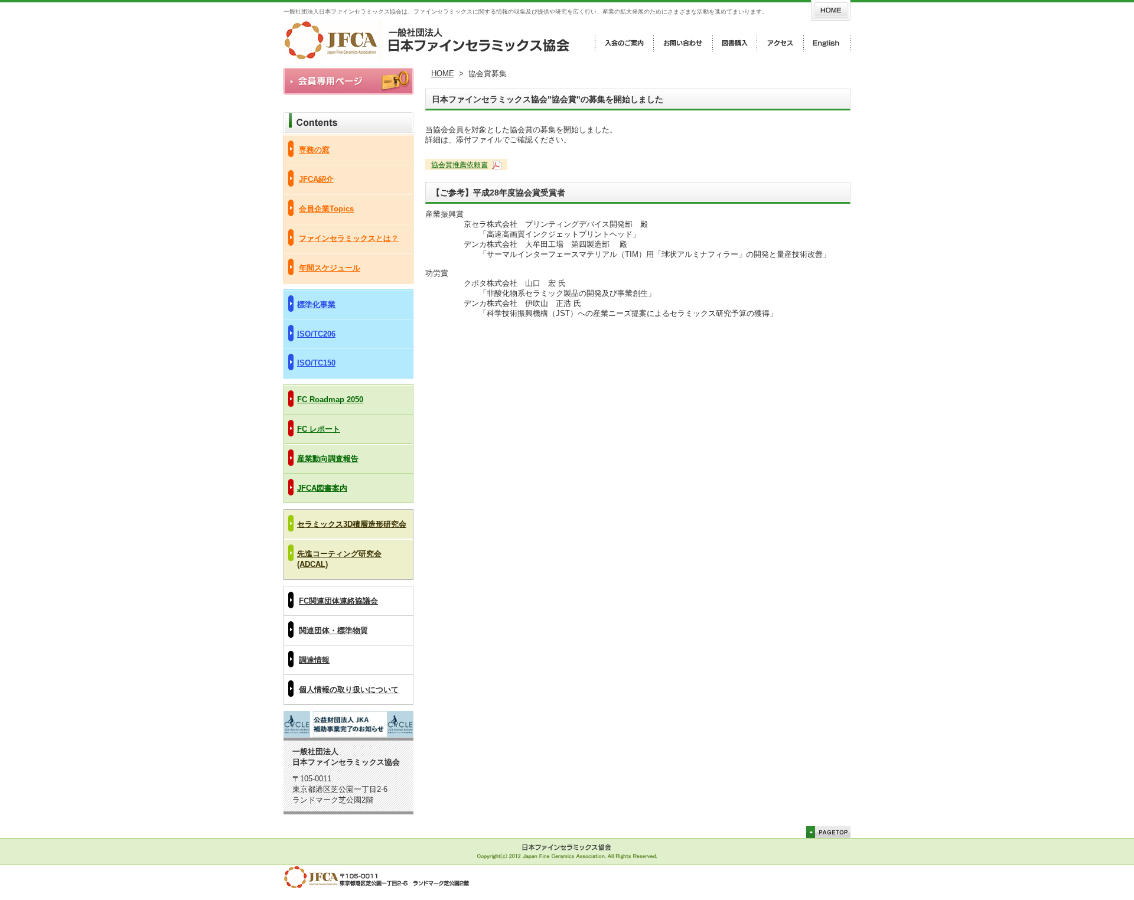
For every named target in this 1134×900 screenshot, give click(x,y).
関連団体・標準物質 (333, 630)
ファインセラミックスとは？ (349, 238)
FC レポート (318, 429)
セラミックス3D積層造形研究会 (351, 524)
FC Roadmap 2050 (330, 399)
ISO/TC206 (316, 334)
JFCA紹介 (316, 179)
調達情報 (314, 660)
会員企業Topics (326, 208)
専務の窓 (314, 149)
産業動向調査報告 (328, 458)
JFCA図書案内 (322, 488)
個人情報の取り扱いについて (349, 689)
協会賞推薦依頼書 (459, 164)
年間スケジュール (329, 267)
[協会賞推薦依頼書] (495, 164)
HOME (442, 73)
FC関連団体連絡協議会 (338, 600)
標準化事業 (316, 304)
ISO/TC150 (316, 362)
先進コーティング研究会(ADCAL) (339, 559)
